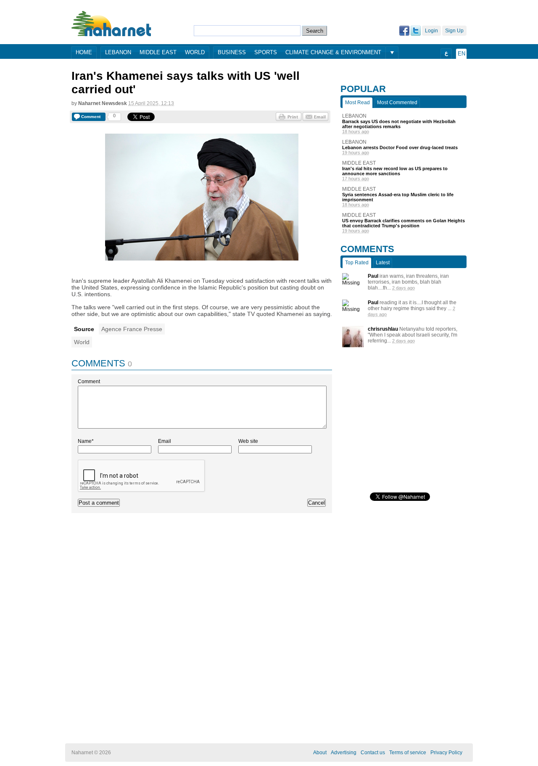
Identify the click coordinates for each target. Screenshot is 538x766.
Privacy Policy (446, 752)
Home (84, 52)
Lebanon (118, 52)
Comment (89, 381)
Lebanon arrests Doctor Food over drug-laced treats (400, 147)
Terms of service (407, 752)
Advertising (343, 752)
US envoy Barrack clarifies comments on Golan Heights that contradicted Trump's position (403, 223)
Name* (86, 441)
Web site (248, 441)
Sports (265, 52)
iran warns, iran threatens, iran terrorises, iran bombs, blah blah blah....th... (408, 282)
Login (431, 31)
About (320, 752)
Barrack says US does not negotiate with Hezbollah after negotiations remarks (399, 124)
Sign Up (454, 31)
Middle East (158, 52)
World (195, 52)
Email (164, 441)
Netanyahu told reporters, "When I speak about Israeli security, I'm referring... (412, 335)
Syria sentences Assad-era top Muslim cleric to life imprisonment (398, 197)
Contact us (373, 752)
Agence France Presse (131, 329)
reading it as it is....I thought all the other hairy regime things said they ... (412, 305)
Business (232, 52)
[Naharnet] (111, 23)
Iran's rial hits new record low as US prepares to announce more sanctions (395, 171)
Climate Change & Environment (333, 52)
